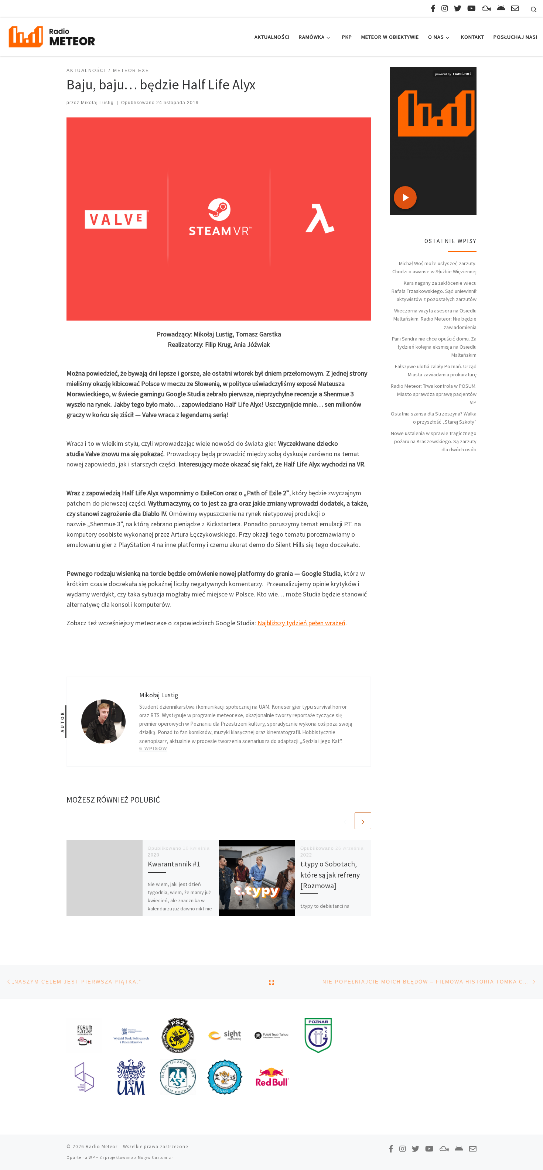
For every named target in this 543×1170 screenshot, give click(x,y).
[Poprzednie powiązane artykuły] (345, 820)
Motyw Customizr (155, 1157)
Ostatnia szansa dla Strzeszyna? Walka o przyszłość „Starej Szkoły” (434, 417)
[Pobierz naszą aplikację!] (501, 8)
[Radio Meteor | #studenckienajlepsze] (52, 35)
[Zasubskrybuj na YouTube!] (471, 8)
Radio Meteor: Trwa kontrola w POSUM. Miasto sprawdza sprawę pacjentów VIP (434, 394)
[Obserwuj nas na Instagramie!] (444, 8)
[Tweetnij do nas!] (457, 8)
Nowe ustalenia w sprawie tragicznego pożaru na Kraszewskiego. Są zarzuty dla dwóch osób (434, 441)
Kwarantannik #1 (174, 863)
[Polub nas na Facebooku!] (433, 8)
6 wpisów (153, 748)
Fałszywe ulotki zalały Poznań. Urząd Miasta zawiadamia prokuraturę (436, 370)
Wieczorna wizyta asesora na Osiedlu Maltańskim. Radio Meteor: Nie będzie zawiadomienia (435, 318)
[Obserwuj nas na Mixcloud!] (486, 8)
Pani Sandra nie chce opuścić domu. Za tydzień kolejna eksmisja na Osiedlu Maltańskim (434, 346)
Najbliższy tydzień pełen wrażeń (301, 623)
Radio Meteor (101, 1146)
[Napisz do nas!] (515, 8)
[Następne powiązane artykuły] (363, 820)
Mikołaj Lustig (97, 102)
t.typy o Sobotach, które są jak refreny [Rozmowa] (330, 874)
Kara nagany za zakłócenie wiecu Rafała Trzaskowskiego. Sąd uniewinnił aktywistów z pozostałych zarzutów (434, 291)
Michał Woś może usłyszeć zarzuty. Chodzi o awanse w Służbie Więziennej (434, 267)
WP (92, 1157)
